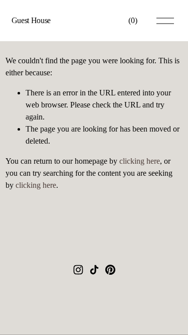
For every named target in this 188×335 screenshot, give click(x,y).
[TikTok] (94, 270)
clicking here (139, 161)
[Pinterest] (110, 270)
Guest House (31, 20)
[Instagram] (78, 270)
